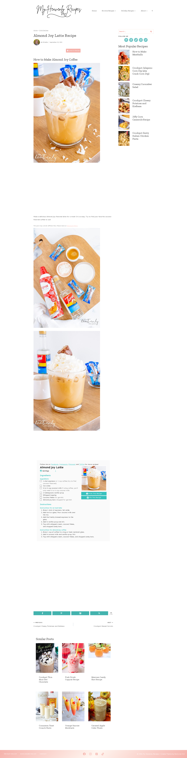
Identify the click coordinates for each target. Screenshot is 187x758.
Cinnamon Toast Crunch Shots (46, 726)
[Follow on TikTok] (136, 40)
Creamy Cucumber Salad (142, 85)
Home (94, 11)
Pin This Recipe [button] (95, 497)
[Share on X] (99, 613)
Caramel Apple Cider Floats (98, 726)
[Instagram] (90, 754)
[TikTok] (102, 754)
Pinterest (72, 464)
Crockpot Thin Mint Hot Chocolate (45, 679)
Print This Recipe (95, 493)
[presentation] (47, 658)
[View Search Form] (152, 11)
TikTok (81, 464)
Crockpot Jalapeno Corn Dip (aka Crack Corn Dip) (142, 70)
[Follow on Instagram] (141, 40)
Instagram (63, 464)
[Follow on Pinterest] (126, 40)
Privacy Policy (10, 754)
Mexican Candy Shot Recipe (98, 678)
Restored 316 (180, 754)
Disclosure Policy (72, 225)
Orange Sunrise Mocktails (72, 726)
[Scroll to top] (182, 750)
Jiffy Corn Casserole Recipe (141, 118)
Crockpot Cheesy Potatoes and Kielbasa (49, 624)
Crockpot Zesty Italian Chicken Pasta (140, 136)
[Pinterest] (96, 754)
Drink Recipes (43, 30)
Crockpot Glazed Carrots (103, 624)
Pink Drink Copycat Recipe (72, 678)
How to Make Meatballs (139, 53)
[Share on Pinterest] (61, 613)
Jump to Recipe (74, 50)
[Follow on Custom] (146, 40)
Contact (43, 754)
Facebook (54, 464)
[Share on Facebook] (42, 613)
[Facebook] (84, 754)
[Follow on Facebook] (131, 40)
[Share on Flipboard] (80, 613)
